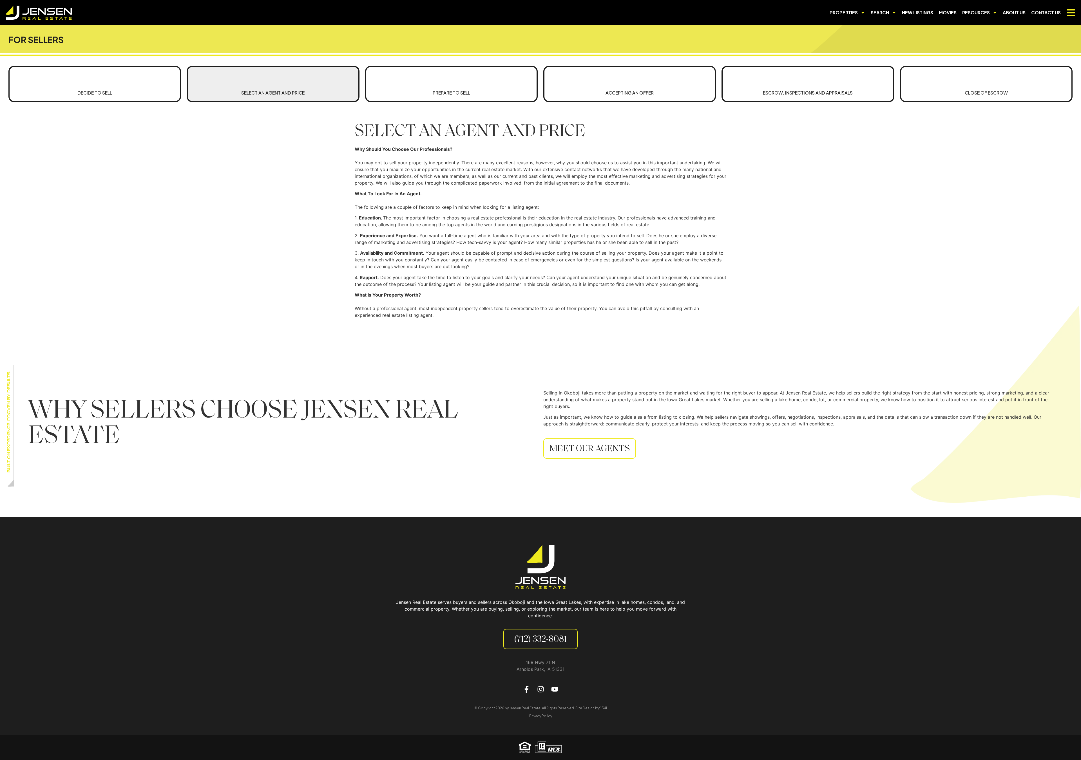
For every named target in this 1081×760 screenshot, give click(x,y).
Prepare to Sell (451, 93)
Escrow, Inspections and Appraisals (808, 93)
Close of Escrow (986, 93)
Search (880, 12)
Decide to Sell (94, 93)
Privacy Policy (540, 716)
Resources (976, 12)
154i (603, 708)
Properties (844, 12)
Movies (948, 12)
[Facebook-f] (526, 689)
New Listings (917, 12)
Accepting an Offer (630, 93)
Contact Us (1046, 12)
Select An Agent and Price (273, 93)
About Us (1014, 12)
